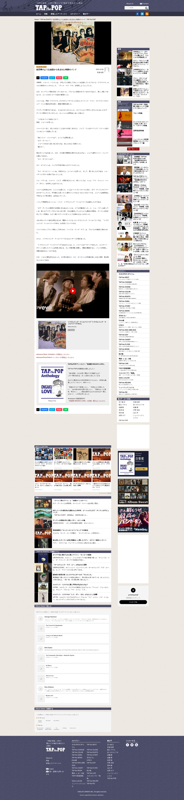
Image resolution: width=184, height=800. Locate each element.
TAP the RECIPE (125, 383)
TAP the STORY (127, 307)
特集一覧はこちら (133, 149)
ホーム (38, 14)
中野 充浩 (136, 410)
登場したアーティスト (59, 14)
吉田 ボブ (122, 415)
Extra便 (128, 321)
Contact (146, 4)
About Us (129, 4)
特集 (46, 14)
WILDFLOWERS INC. (86, 792)
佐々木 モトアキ (138, 405)
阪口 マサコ (123, 405)
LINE (65, 77)
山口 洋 (135, 413)
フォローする (133, 602)
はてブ (52, 77)
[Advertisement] (72, 429)
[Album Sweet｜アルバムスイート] (133, 491)
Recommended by (103, 493)
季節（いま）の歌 (127, 359)
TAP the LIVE (127, 364)
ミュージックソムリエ (129, 388)
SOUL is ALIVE (126, 378)
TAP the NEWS (130, 311)
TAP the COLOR (127, 292)
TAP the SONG (130, 302)
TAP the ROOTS (46, 19)
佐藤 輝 (135, 407)
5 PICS (131, 326)
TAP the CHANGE (128, 283)
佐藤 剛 (121, 407)
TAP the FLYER (129, 345)
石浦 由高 (100, 72)
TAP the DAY (126, 335)
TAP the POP (123, 420)
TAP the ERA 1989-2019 (128, 330)
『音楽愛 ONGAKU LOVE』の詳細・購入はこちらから (86, 401)
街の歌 (128, 354)
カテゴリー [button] (74, 14)
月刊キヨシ (127, 316)
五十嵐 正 (122, 402)
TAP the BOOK (129, 350)
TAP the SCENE (128, 287)
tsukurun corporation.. (98, 795)
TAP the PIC (128, 393)
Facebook (44, 77)
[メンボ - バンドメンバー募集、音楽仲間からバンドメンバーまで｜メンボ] (133, 519)
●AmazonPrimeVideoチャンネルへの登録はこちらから (55, 357)
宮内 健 (121, 413)
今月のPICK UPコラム (126, 274)
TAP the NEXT (129, 278)
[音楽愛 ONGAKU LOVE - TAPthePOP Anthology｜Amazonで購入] (133, 464)
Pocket (59, 77)
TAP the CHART (128, 340)
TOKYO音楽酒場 (128, 369)
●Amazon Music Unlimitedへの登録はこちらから (53, 354)
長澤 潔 (121, 410)
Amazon (72, 330)
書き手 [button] (85, 14)
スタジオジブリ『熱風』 (129, 374)
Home (36, 19)
